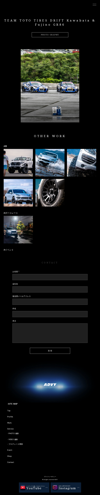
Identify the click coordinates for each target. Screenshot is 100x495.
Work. (9, 423)
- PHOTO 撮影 (13, 433)
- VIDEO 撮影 (12, 439)
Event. (10, 450)
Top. (9, 411)
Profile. (10, 417)
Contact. (11, 462)
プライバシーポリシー (50, 476)
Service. (10, 429)
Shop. (9, 456)
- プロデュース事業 (15, 444)
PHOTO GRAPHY (50, 34)
